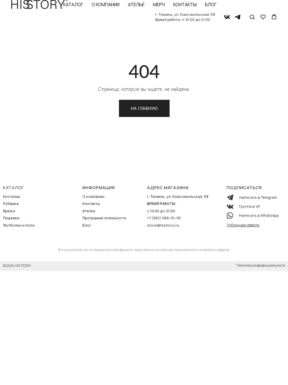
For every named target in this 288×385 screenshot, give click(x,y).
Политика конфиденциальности (261, 265)
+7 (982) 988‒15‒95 (164, 217)
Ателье (136, 4)
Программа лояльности (104, 217)
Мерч (159, 4)
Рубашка (11, 203)
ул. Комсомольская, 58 (194, 14)
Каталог (73, 4)
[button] (252, 16)
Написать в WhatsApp (259, 215)
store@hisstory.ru (163, 225)
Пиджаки (11, 217)
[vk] (227, 17)
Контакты (185, 4)
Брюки (9, 210)
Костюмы (11, 196)
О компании (106, 4)
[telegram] (237, 17)
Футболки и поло (19, 225)
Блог (211, 4)
